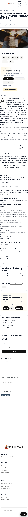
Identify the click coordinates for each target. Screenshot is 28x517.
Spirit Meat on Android (9, 320)
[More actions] (14, 24)
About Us (3, 467)
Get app (24, 514)
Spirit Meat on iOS (7, 322)
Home (2, 465)
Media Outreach (5, 472)
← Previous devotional (6, 358)
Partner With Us (5, 502)
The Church (4, 470)
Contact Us (4, 497)
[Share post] (10, 24)
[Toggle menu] (3, 3)
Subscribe (14, 351)
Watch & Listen (5, 499)
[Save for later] (6, 24)
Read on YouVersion (8, 325)
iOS (12, 308)
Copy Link (5, 61)
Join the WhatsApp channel (10, 327)
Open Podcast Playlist (10, 89)
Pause (20, 78)
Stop (8, 82)
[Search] (25, 3)
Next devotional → (5, 361)
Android (6, 308)
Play (8, 78)
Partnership (4, 475)
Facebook (15, 57)
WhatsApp (6, 57)
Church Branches (5, 488)
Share (11, 61)
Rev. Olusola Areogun (6, 483)
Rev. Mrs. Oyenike (5, 486)
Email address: (6, 283)
